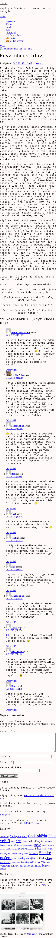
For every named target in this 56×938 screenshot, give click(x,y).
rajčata (50, 849)
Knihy (9, 24)
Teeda (3, 3)
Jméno (5, 756)
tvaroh (18, 862)
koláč (3, 845)
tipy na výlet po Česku (33, 858)
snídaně (14, 858)
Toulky (9, 27)
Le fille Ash (17, 375)
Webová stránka (10, 767)
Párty (38, 848)
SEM (44, 885)
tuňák (13, 862)
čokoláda (32, 865)
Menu (3, 16)
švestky (3, 869)
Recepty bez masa (8, 853)
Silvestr (33, 853)
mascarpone (29, 845)
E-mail (6, 762)
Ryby (19, 853)
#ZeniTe (5, 815)
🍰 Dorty (10, 38)
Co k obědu (37, 836)
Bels (13, 474)
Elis (13, 567)
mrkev (44, 845)
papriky (14, 849)
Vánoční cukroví (9, 865)
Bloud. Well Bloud (20, 332)
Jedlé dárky (34, 841)
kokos (49, 841)
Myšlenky (10, 21)
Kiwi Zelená (17, 651)
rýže (23, 853)
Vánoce (45, 862)
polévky (22, 848)
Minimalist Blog (34, 934)
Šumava (46, 865)
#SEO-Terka (31, 823)
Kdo (8, 29)
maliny (22, 845)
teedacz (39, 63)
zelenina (24, 866)
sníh (19, 858)
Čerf (13, 514)
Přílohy (44, 849)
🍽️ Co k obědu (13, 35)
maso (37, 845)
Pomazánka (30, 849)
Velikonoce (35, 862)
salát (26, 853)
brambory (4, 836)
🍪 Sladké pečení (14, 41)
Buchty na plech (18, 836)
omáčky (8, 849)
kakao (44, 841)
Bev (13, 686)
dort (18, 841)
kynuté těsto (12, 845)
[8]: (9, 635)
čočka (39, 866)
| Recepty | (11, 32)
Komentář (7, 731)
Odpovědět (11, 370)
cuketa (13, 841)
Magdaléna (17, 425)
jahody (25, 841)
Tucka (14, 538)
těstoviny (25, 862)
